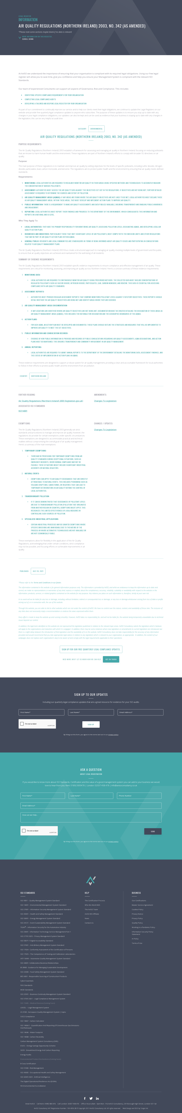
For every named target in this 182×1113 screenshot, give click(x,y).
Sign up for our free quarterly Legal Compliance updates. (91, 649)
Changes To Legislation (105, 401)
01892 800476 (78, 785)
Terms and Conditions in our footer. (48, 582)
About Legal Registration (91, 774)
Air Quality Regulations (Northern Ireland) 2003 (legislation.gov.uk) (51, 401)
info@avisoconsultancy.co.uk (124, 785)
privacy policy (113, 735)
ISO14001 (23, 411)
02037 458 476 (102, 785)
